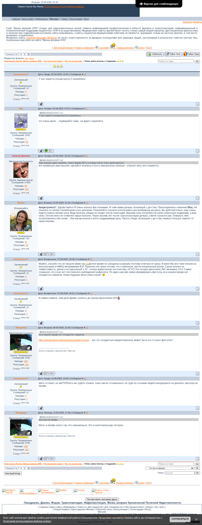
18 (86, 156)
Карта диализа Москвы (82, 509)
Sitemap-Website (76, 6)
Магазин (102, 512)
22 (87, 328)
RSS (47, 6)
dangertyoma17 (20, 74)
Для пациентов (95, 507)
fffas (21, 108)
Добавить (197, 22)
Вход (86, 19)
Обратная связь (104, 509)
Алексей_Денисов (21, 156)
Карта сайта (28, 19)
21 (91, 293)
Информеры (42, 19)
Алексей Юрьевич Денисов (41, 38)
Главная (16, 19)
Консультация (121, 509)
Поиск (65, 19)
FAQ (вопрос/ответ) (134, 507)
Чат (156, 507)
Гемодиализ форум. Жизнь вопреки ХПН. (23, 61)
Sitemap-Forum (58, 6)
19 (87, 203)
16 (85, 74)
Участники (103, 48)
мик (26, 58)
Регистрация (75, 19)
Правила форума (125, 48)
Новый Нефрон (61, 509)
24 (87, 413)
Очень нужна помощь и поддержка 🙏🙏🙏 (104, 61)
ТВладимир (20, 328)
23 (85, 378)
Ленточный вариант (63, 48)
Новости (82, 507)
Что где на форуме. (73, 61)
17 (86, 108)
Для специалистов (113, 507)
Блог (162, 507)
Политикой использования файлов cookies (27, 521)
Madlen (21, 203)
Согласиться (180, 519)
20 (91, 259)
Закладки (187, 22)
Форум (149, 507)
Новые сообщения (84, 48)
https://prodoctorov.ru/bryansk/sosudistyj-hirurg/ (64, 340)
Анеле (31, 58)
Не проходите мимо (53, 61)
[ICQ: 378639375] (48, 151)
